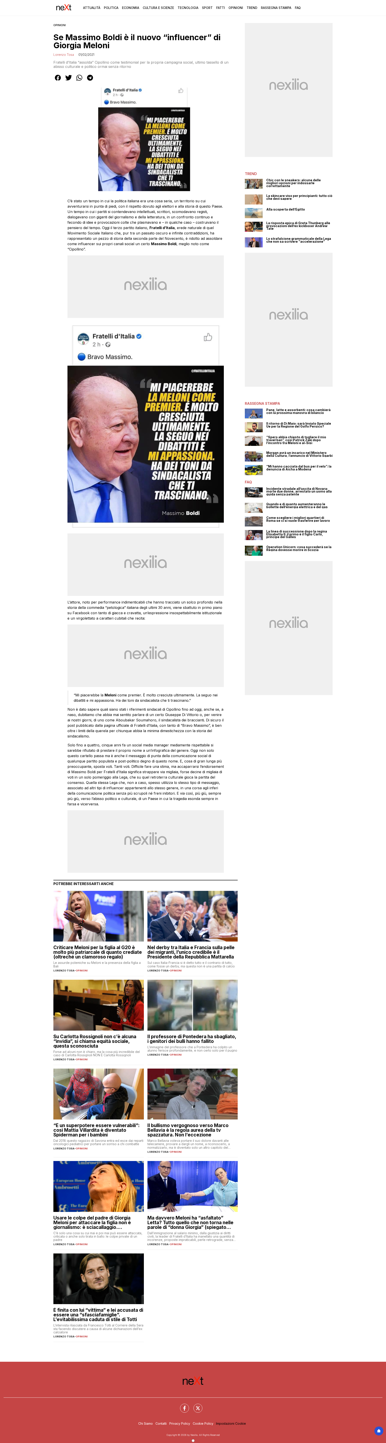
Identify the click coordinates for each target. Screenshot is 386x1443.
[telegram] (90, 81)
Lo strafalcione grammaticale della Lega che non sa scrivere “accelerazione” (298, 240)
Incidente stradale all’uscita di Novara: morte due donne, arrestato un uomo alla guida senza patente (299, 491)
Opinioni (236, 8)
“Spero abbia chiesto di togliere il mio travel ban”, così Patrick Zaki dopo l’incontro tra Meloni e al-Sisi (296, 440)
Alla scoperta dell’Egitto (285, 209)
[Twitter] (195, 1405)
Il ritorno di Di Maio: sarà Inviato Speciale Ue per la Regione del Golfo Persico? (298, 425)
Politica (111, 8)
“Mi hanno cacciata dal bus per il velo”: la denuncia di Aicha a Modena (298, 468)
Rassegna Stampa (276, 8)
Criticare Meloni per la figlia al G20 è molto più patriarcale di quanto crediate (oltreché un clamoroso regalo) (97, 952)
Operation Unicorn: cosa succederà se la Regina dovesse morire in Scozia (298, 548)
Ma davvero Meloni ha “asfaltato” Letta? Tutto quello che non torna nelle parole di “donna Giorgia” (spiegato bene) (190, 1222)
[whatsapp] (79, 81)
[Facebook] (182, 1405)
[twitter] (68, 81)
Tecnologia (188, 8)
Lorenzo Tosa (63, 54)
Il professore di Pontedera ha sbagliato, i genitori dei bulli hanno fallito (191, 1039)
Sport (207, 8)
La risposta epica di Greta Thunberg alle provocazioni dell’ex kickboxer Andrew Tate (298, 226)
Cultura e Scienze (158, 8)
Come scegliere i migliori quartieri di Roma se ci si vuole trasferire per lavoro (298, 519)
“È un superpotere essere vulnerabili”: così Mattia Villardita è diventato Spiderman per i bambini (96, 1130)
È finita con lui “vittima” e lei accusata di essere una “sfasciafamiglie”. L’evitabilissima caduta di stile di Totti (98, 1315)
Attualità (91, 8)
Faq (298, 8)
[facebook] (57, 81)
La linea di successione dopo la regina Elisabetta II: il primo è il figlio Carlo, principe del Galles (296, 534)
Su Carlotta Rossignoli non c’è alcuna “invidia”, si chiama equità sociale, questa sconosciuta (94, 1041)
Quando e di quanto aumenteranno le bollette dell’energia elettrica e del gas (297, 505)
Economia (130, 8)
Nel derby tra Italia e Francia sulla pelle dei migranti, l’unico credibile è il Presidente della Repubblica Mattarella (191, 952)
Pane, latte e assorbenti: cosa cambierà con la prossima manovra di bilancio (298, 411)
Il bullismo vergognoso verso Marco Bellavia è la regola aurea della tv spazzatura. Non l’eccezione (188, 1130)
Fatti (220, 8)
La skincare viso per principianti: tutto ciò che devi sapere (299, 197)
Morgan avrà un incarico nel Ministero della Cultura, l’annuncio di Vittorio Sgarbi (299, 454)
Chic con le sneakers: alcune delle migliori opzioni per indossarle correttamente (293, 183)
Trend (252, 8)
